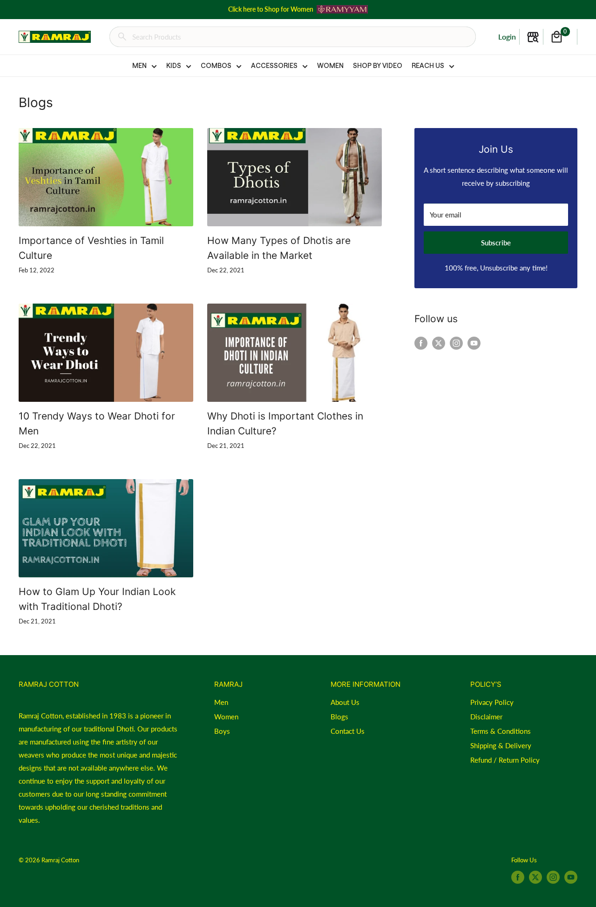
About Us (345, 702)
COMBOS (216, 65)
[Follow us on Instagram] (456, 343)
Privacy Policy (492, 702)
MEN (139, 65)
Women (226, 716)
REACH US (428, 65)
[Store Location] (533, 37)
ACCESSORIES (274, 65)
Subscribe (496, 242)
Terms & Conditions (500, 731)
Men (221, 702)
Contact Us (348, 731)
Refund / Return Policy (505, 760)
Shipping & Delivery (500, 745)
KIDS (173, 65)
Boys (222, 731)
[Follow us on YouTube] (474, 343)
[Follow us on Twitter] (438, 343)
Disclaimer (486, 716)
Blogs (339, 716)
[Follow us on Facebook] (420, 343)
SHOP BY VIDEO (377, 65)
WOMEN (330, 65)
